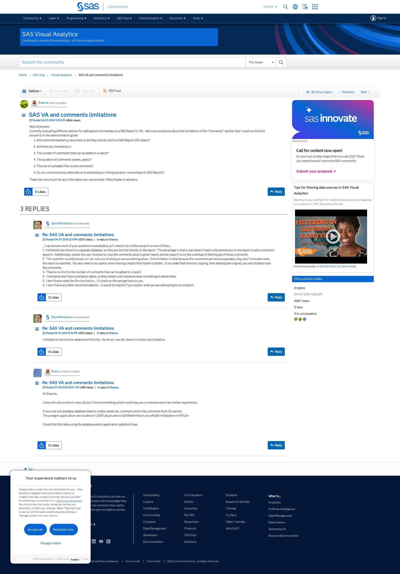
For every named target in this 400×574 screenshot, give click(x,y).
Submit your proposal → (316, 171)
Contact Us (305, 6)
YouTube (101, 541)
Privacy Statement (108, 561)
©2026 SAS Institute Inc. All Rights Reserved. (193, 561)
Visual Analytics (61, 75)
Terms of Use (132, 561)
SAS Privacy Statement (69, 500)
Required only (63, 529)
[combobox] (153, 62)
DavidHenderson (62, 223)
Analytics (100, 18)
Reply (278, 192)
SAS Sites (315, 6)
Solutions (176, 18)
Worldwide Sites (295, 6)
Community (31, 18)
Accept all (35, 529)
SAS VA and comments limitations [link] (101, 75)
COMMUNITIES (118, 7)
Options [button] (34, 91)
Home (23, 75)
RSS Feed (115, 91)
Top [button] (30, 469)
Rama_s (56, 371)
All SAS (268, 7)
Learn (52, 18)
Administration (149, 18)
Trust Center (153, 561)
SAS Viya (123, 18)
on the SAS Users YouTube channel (336, 266)
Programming (75, 18)
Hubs (196, 18)
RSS (108, 541)
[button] (25, 115)
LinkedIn (94, 541)
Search (285, 6)
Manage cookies (50, 543)
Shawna (43, 103)
